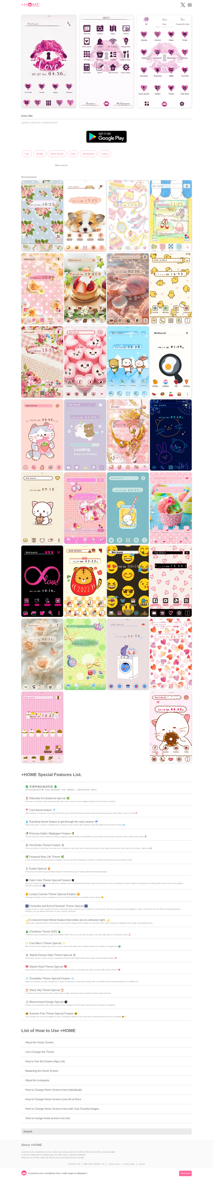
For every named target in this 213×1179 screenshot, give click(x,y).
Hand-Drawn (57, 153)
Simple (39, 153)
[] (187, 1131)
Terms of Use (113, 1164)
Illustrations (89, 153)
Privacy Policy (129, 1164)
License (142, 1164)
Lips (27, 153)
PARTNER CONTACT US (94, 1164)
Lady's (105, 153)
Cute (73, 153)
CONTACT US (74, 1164)
